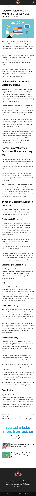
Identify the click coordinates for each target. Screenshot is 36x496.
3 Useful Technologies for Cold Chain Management (9, 418)
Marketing (8, 6)
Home (3, 6)
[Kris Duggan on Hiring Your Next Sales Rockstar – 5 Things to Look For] (6, 455)
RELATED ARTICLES (18, 427)
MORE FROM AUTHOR (18, 431)
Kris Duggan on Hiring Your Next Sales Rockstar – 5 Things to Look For (22, 455)
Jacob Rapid (6, 16)
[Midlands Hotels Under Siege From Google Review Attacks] (6, 446)
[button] (3, 2)
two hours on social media (13, 241)
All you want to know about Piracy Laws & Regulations (26, 418)
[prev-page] (3, 461)
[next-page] (6, 461)
